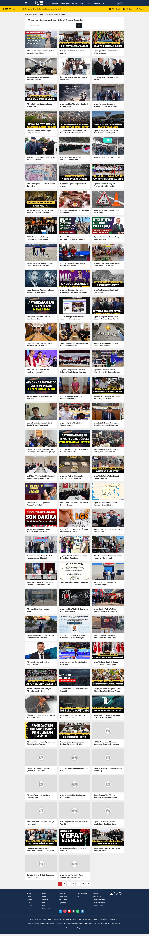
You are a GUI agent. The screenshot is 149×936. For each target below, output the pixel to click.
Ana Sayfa (28, 14)
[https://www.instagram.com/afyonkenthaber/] (64, 910)
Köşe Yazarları (63, 899)
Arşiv (77, 896)
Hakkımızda (113, 919)
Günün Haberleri (81, 893)
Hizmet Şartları (71, 919)
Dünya (29, 896)
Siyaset (82, 3)
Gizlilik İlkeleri (104, 919)
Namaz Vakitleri (98, 905)
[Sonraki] (88, 884)
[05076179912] (77, 910)
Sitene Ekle (37, 919)
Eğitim (44, 896)
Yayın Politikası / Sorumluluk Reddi (54, 919)
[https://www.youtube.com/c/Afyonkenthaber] (69, 910)
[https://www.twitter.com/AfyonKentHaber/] (60, 910)
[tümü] (103, 3)
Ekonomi (97, 3)
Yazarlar (141, 9)
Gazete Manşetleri (99, 899)
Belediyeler (65, 3)
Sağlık (29, 902)
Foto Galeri (129, 9)
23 (83, 883)
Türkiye (29, 908)
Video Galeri (115, 9)
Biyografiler (62, 902)
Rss (31, 919)
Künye (79, 919)
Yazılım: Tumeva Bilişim (73, 927)
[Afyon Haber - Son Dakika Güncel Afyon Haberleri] (39, 3)
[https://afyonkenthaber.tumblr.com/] (73, 910)
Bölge (44, 893)
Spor (89, 3)
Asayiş (74, 3)
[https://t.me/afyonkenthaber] (82, 910)
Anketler (95, 893)
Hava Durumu (97, 896)
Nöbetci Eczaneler (99, 902)
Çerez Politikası (93, 919)
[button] (20, 9)
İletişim (85, 919)
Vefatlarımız (46, 908)
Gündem (55, 3)
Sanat (44, 902)
